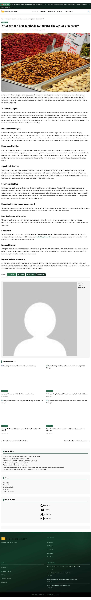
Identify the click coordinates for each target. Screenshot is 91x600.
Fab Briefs (43, 11)
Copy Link (41, 274)
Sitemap (5, 489)
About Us (6, 483)
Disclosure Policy (8, 487)
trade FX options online (44, 237)
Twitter (22, 274)
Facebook (12, 274)
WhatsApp (31, 274)
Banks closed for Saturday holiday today (15, 465)
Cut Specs (35, 11)
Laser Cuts (51, 11)
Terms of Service (8, 491)
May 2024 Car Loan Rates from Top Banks (16, 458)
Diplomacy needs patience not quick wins (16, 463)
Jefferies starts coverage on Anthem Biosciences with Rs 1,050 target (48, 4)
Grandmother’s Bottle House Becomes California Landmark (21, 456)
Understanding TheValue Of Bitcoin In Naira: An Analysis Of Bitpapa (67, 394)
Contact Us (6, 485)
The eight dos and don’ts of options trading (15, 441)
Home (2, 19)
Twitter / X (47, 514)
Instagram (47, 518)
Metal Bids (60, 11)
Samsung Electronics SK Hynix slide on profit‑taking (17, 394)
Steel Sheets (69, 11)
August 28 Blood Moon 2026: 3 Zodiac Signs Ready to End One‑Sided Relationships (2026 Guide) (33, 467)
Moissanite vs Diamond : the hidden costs (76, 441)
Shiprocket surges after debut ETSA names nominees (20, 461)
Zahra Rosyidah (5, 30)
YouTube (47, 510)
